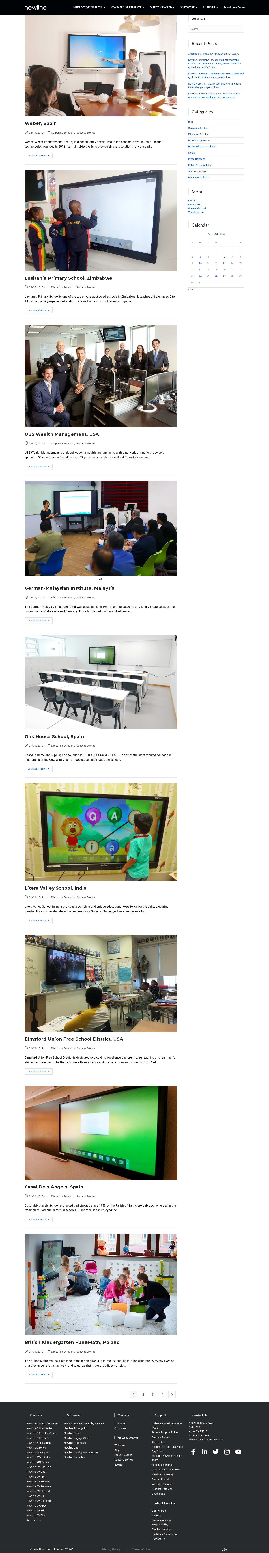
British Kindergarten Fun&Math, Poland (72, 1342)
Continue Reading (40, 155)
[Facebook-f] (193, 1451)
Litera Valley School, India (56, 888)
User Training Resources (166, 1469)
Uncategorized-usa (198, 177)
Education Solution (62, 287)
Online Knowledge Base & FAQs (167, 1425)
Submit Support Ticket (165, 1432)
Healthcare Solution (199, 140)
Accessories (34, 1520)
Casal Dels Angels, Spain (54, 1187)
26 (216, 276)
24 (200, 276)
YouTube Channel (162, 1484)
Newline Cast (71, 1447)
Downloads (158, 1493)
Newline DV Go (35, 1495)
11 (208, 263)
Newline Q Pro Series (39, 1438)
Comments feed (197, 208)
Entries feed (194, 204)
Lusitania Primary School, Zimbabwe (68, 278)
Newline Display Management (81, 1452)
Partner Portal (160, 1479)
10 (200, 263)
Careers (156, 1515)
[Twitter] (215, 1451)
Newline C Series (36, 1447)
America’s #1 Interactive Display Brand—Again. (213, 53)
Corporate (120, 1428)
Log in (191, 200)
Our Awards (159, 1510)
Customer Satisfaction (165, 1534)
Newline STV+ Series (39, 1457)
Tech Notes (158, 1442)
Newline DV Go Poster (39, 1500)
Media (191, 152)
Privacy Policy (110, 1549)
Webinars (119, 1445)
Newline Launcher (74, 1457)
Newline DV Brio (36, 1510)
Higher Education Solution (202, 146)
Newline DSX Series (38, 1452)
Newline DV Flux (36, 1515)
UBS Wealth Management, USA (62, 434)
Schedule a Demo (162, 1464)
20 (224, 269)
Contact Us (158, 1538)
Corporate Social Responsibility (161, 1522)
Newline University (162, 1474)
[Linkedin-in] (204, 1451)
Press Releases (196, 159)
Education (120, 1423)
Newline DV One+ (37, 1471)
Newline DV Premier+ (39, 1486)
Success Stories (85, 132)
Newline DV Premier (38, 1481)
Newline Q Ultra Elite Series (42, 1423)
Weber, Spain (41, 123)
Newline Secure (73, 1433)
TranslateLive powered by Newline (84, 1423)
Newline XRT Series (38, 1462)
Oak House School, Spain (54, 736)
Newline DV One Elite (39, 1467)
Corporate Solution (62, 132)
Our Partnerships (162, 1529)
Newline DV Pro (36, 1476)
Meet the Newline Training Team (167, 1457)
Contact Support (161, 1437)
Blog (190, 121)
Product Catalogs (162, 1488)
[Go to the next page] (172, 1394)
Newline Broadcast (75, 1442)
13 (224, 263)
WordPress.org (196, 212)
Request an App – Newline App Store (167, 1448)
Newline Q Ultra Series (40, 1428)
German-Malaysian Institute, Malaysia (70, 588)
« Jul (190, 289)
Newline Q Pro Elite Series (42, 1433)
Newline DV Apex (36, 1505)
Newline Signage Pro (76, 1428)
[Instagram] (227, 1451)
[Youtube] (238, 1451)
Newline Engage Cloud (77, 1438)
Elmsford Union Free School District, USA (74, 1039)
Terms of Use (141, 1549)
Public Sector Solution (200, 165)
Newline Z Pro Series (39, 1442)
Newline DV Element (38, 1491)
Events (118, 1464)
